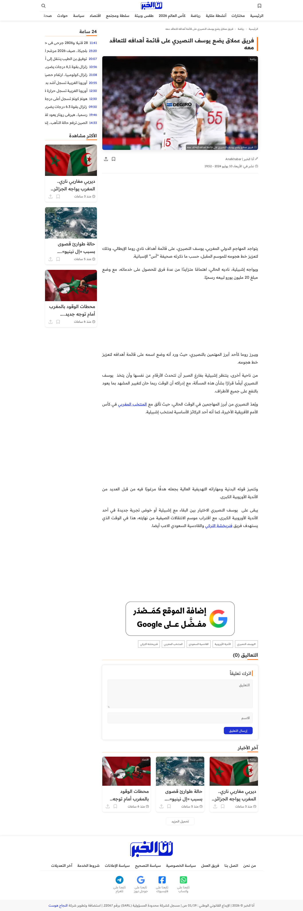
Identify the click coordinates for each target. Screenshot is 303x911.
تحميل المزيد (180, 821)
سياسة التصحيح (148, 865)
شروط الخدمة (88, 865)
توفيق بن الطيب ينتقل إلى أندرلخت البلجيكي (66, 58)
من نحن (249, 865)
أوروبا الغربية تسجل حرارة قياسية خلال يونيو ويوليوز (66, 90)
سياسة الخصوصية (181, 865)
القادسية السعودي (199, 644)
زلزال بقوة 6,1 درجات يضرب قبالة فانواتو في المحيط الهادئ (66, 66)
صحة (47, 15)
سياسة (78, 15)
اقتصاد (95, 15)
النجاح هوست (58, 905)
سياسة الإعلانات (117, 865)
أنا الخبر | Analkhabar (240, 159)
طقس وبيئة (144, 15)
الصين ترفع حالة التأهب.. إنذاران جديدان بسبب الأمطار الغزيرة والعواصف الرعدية (66, 122)
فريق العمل (210, 865)
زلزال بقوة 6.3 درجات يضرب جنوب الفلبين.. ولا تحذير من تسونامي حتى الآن (66, 106)
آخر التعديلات (61, 865)
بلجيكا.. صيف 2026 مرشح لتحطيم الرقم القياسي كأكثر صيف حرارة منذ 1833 (66, 50)
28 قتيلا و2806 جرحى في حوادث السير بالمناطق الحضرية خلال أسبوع (66, 42)
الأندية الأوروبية (223, 644)
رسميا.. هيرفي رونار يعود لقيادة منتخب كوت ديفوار (66, 114)
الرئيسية (256, 15)
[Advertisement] (180, 212)
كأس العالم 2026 (172, 15)
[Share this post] (106, 159)
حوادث (62, 15)
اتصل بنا (231, 865)
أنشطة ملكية (216, 15)
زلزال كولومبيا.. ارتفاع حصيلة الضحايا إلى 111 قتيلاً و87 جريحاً (66, 74)
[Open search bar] (43, 6)
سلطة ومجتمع (117, 15)
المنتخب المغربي (132, 404)
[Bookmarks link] (259, 6)
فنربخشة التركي (218, 525)
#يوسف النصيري (246, 644)
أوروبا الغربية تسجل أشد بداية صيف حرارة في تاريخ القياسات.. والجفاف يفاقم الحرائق (66, 82)
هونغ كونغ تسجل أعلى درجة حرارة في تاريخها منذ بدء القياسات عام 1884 (66, 98)
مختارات (238, 15)
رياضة (196, 15)
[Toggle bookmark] (113, 159)
